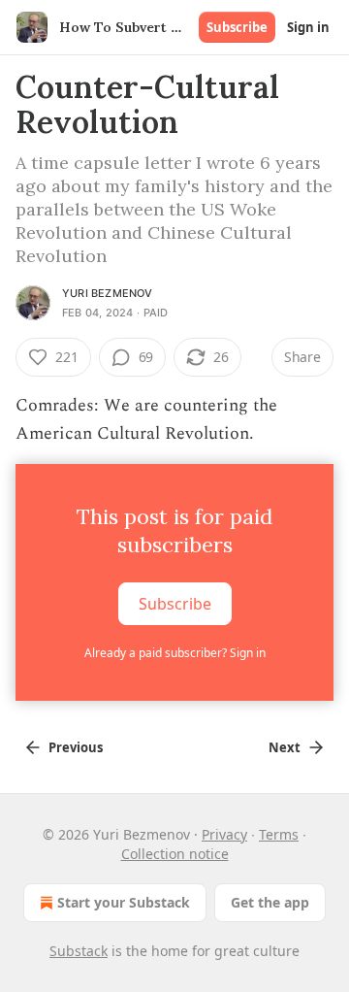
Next (285, 747)
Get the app (270, 902)
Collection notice (175, 853)
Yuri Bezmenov (107, 293)
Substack (78, 951)
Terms (279, 834)
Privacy (224, 834)
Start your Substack (123, 902)
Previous (75, 747)
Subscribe (237, 27)
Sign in (308, 27)
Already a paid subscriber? (175, 653)
